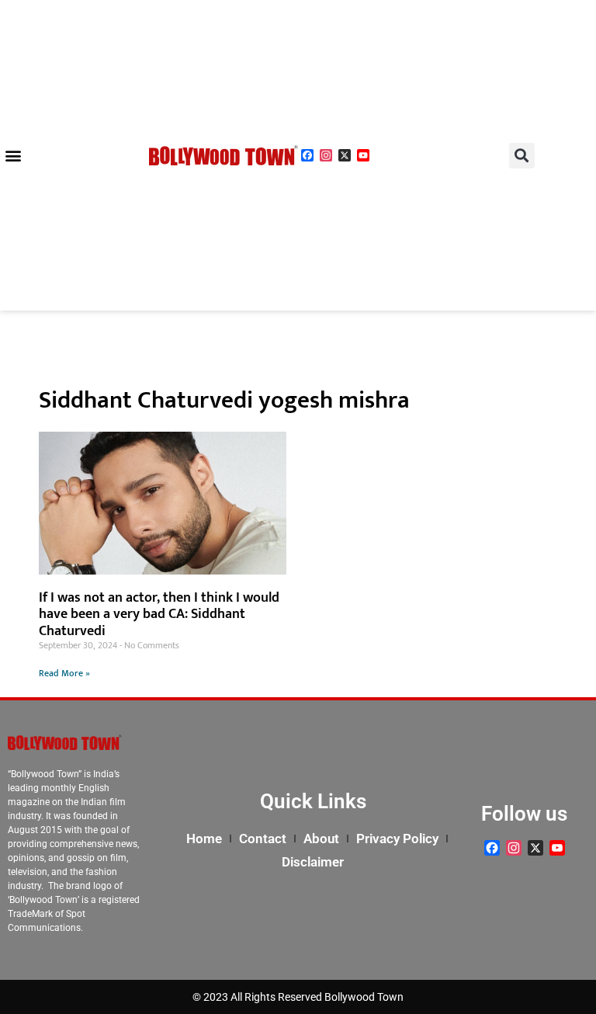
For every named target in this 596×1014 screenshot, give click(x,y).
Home (204, 838)
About (321, 838)
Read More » (64, 673)
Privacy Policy (397, 838)
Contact (262, 838)
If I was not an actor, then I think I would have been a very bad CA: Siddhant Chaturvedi (159, 614)
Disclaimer (313, 862)
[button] (13, 155)
